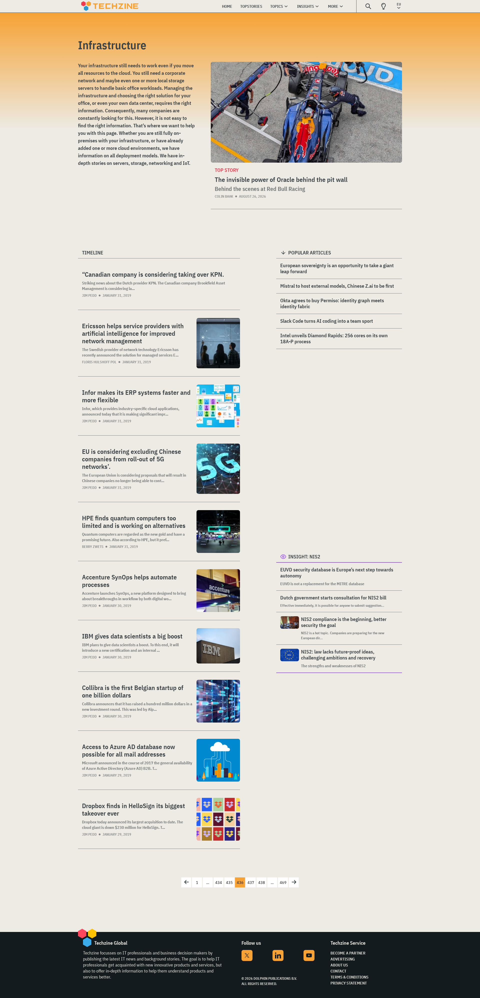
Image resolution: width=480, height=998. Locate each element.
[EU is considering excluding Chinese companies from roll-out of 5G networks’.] (218, 469)
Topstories (251, 6)
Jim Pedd (89, 295)
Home (227, 6)
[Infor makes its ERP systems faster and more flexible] (218, 406)
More (333, 6)
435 (229, 882)
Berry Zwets (93, 546)
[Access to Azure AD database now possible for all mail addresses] (218, 760)
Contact (338, 970)
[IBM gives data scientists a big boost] (218, 645)
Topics (276, 6)
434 (218, 882)
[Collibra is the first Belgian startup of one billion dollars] (218, 701)
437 (251, 882)
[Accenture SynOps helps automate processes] (218, 590)
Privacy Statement (348, 982)
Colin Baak (224, 196)
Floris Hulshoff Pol (99, 362)
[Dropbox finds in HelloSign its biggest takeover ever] (218, 819)
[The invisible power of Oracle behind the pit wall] (306, 112)
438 (261, 882)
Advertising (342, 958)
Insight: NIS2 (304, 556)
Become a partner (348, 952)
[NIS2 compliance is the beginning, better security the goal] (289, 628)
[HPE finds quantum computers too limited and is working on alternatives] (218, 531)
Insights (305, 6)
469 (283, 882)
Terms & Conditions (349, 976)
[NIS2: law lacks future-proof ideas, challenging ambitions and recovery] (289, 659)
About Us (339, 964)
